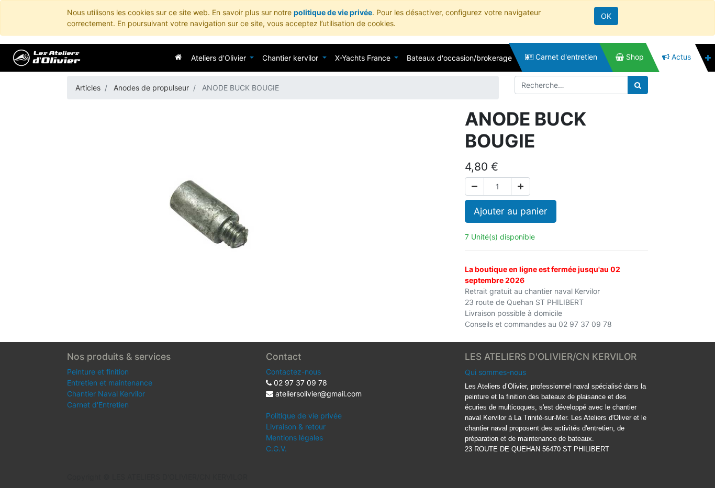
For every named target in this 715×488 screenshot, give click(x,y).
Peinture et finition (98, 371)
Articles (87, 87)
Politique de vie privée (304, 415)
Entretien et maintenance (109, 382)
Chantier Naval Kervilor (106, 393)
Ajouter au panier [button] (511, 211)
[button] (708, 57)
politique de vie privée (333, 12)
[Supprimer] (474, 186)
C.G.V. (276, 448)
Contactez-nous (293, 371)
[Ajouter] (520, 186)
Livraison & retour (296, 426)
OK (606, 16)
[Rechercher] (638, 85)
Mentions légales (294, 437)
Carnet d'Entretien (98, 404)
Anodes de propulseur (151, 87)
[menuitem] (178, 56)
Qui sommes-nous (495, 372)
